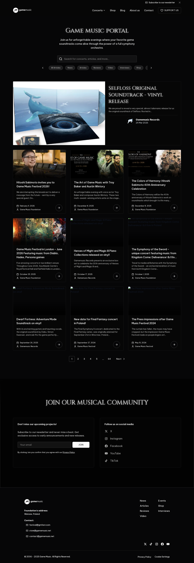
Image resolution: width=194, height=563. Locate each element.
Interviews (124, 68)
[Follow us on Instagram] (156, 544)
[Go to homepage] (22, 10)
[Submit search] (60, 59)
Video (110, 68)
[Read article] (59, 207)
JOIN (81, 445)
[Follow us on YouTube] (168, 544)
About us (135, 10)
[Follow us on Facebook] (162, 544)
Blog (122, 10)
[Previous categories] (42, 67)
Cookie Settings (162, 556)
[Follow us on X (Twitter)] (145, 544)
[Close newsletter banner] (179, 2)
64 (109, 359)
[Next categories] (151, 67)
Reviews (97, 68)
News (70, 68)
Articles (83, 68)
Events (162, 500)
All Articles (56, 68)
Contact (149, 10)
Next (118, 359)
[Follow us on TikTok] (151, 544)
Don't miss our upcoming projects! (37, 424)
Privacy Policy (69, 452)
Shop (113, 10)
